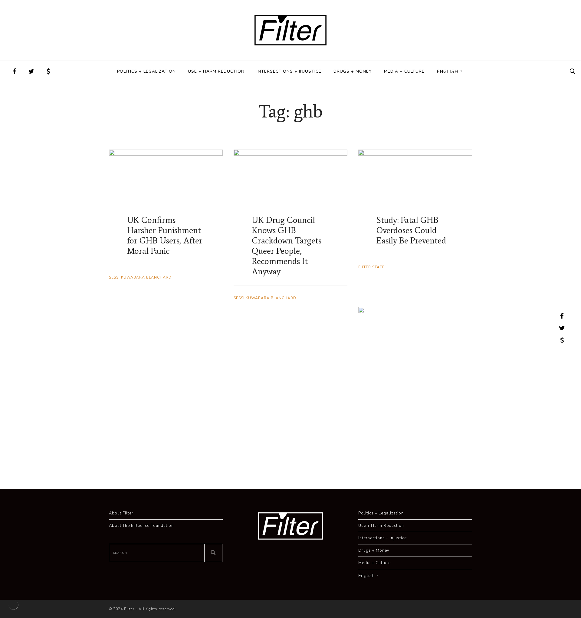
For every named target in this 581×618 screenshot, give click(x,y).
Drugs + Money (352, 71)
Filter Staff (371, 267)
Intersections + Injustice (289, 71)
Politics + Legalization (146, 71)
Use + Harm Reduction (216, 71)
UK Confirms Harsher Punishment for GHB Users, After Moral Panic (164, 235)
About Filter (121, 513)
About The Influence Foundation (141, 525)
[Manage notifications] (13, 605)
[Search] (213, 553)
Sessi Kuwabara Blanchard (140, 277)
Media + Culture (404, 71)
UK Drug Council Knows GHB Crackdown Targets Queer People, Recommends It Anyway (286, 245)
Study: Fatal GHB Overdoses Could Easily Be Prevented (411, 230)
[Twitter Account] (31, 71)
